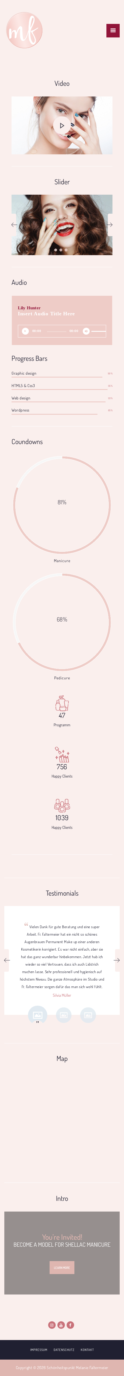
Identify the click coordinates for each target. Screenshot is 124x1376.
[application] (62, 331)
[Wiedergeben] (26, 332)
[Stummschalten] (87, 332)
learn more (62, 1268)
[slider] (97, 326)
